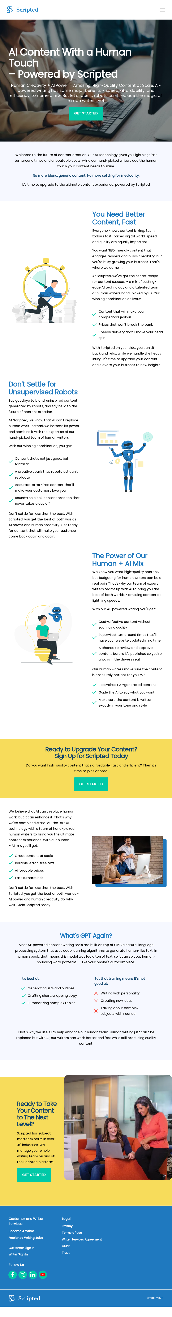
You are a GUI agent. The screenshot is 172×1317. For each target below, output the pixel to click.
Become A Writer (21, 1231)
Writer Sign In (18, 1254)
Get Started (86, 113)
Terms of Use (72, 1233)
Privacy (67, 1226)
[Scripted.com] (22, 9)
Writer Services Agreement (82, 1239)
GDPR (66, 1246)
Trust (66, 1253)
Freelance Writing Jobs (26, 1238)
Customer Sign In (21, 1248)
